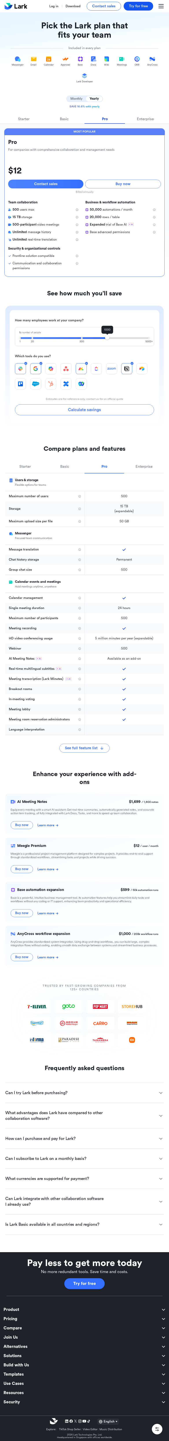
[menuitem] (84, 1309)
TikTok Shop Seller (70, 1429)
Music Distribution (110, 1429)
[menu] (84, 1356)
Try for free (84, 1283)
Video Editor (90, 1429)
